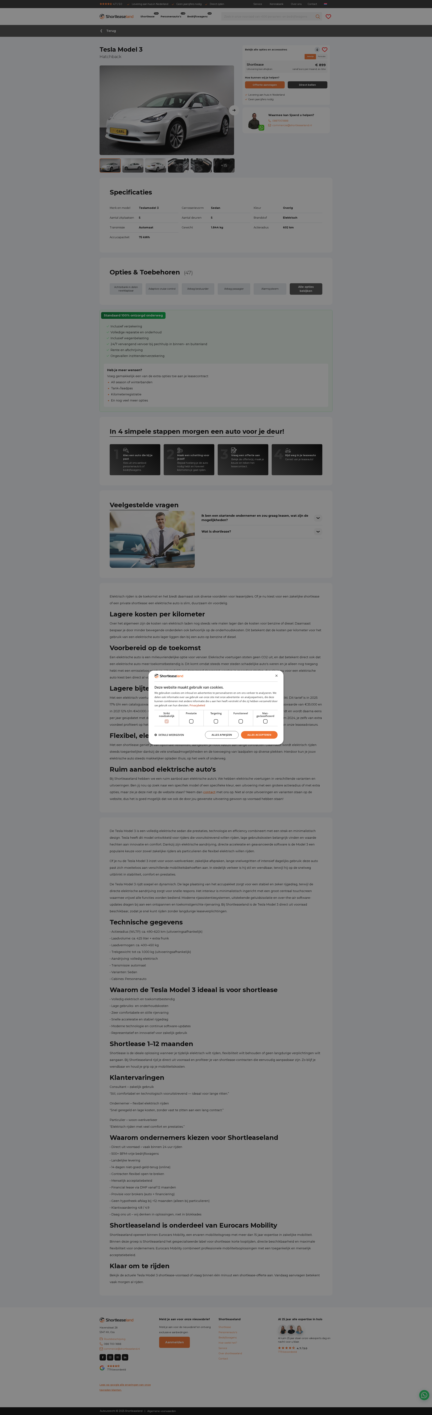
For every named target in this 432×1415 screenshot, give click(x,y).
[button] (169, 735)
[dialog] (216, 708)
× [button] (276, 676)
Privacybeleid (197, 705)
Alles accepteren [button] (259, 734)
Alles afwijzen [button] (222, 734)
